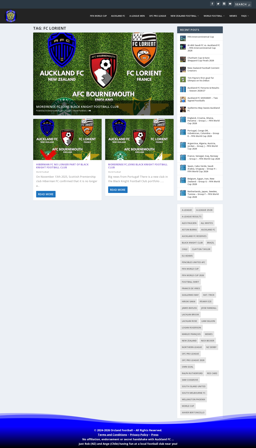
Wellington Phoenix (193, 399)
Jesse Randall (208, 308)
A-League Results (191, 216)
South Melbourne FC (193, 392)
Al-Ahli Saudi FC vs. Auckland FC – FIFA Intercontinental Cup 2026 (204, 48)
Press (154, 434)
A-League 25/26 (204, 210)
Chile (185, 249)
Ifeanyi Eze (206, 301)
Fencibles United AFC (193, 262)
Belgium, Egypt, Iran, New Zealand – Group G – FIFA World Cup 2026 (204, 181)
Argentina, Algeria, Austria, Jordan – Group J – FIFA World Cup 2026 (203, 146)
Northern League (192, 347)
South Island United (193, 386)
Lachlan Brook (190, 314)
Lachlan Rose (189, 321)
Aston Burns (189, 229)
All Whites (207, 223)
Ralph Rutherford (192, 373)
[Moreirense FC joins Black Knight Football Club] (139, 139)
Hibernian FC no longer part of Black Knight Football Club (62, 166)
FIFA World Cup (98, 16)
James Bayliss (189, 308)
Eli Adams (187, 255)
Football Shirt (190, 281)
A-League (187, 210)
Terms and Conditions (112, 434)
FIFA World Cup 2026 (193, 275)
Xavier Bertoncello (193, 412)
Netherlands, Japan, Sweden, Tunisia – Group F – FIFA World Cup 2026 (203, 194)
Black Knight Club (192, 242)
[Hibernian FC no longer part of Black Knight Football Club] (67, 139)
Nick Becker (207, 340)
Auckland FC (118, 16)
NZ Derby (211, 347)
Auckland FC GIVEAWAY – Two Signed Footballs (203, 99)
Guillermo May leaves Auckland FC (204, 109)
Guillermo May (190, 294)
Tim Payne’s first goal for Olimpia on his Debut (201, 79)
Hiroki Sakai (188, 301)
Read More (45, 194)
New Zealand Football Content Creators (203, 69)
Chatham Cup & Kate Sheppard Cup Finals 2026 (201, 59)
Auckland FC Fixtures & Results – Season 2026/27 (203, 89)
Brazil (210, 242)
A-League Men (137, 16)
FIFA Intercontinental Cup (201, 36)
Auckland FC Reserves (194, 236)
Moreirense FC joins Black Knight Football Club (77, 107)
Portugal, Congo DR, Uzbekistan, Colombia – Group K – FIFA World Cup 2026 (203, 133)
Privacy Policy (139, 434)
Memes (233, 16)
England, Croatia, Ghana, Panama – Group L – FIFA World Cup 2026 (204, 121)
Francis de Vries (191, 288)
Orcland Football (52, 110)
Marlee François (191, 334)
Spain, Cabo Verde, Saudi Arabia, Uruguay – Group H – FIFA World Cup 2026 (202, 169)
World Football (213, 16)
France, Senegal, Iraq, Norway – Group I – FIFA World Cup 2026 (204, 157)
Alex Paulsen (189, 223)
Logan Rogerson (191, 327)
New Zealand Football (183, 16)
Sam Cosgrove (190, 379)
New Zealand (189, 340)
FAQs (244, 16)
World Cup (188, 406)
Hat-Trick (208, 294)
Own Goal (187, 366)
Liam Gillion (208, 321)
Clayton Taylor (201, 249)
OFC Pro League (157, 16)
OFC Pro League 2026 (193, 360)
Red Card (212, 373)
